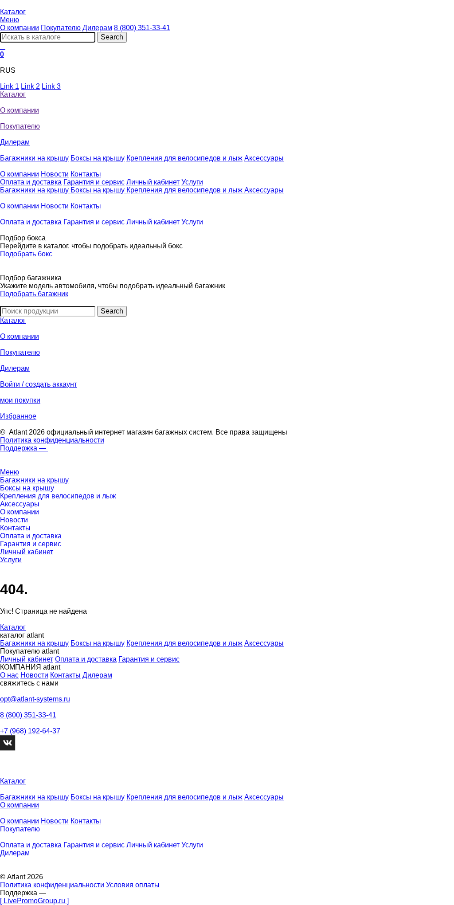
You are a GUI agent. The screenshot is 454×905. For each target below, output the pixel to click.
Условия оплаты (133, 885)
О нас (9, 675)
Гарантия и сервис (94, 182)
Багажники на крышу (34, 158)
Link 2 (30, 86)
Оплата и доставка (31, 182)
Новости (55, 174)
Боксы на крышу (97, 158)
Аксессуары (264, 158)
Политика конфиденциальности (52, 440)
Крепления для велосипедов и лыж (184, 158)
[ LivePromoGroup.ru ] (34, 901)
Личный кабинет (153, 182)
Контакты (85, 174)
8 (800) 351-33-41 (142, 27)
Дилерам (97, 27)
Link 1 (9, 86)
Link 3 (51, 86)
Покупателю (61, 27)
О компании (19, 27)
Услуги (192, 182)
